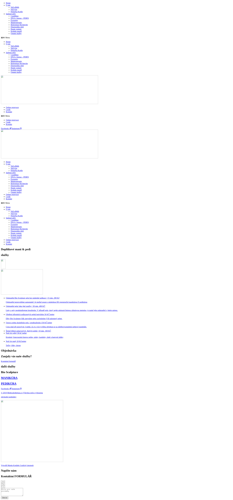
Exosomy (14, 20)
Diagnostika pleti (17, 27)
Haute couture (16, 29)
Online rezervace (12, 107)
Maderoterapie (16, 23)
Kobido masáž (16, 31)
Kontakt (9, 112)
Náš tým (14, 9)
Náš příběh (15, 7)
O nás (8, 5)
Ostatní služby (16, 33)
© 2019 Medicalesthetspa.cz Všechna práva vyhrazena (22, 393)
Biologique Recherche (19, 25)
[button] (116, 38)
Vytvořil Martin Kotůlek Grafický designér (17, 465)
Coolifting (14, 16)
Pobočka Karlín (17, 12)
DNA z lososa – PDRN (20, 18)
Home (8, 3)
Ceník (8, 110)
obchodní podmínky (8, 397)
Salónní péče (11, 14)
